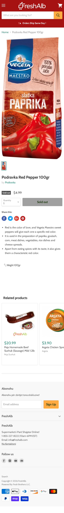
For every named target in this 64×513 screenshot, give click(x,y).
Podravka (10, 182)
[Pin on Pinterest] (22, 218)
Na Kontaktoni (9, 443)
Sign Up (51, 404)
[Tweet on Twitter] (10, 218)
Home (5, 32)
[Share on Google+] (16, 218)
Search (5, 476)
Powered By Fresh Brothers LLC (16, 484)
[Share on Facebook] (4, 218)
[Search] (58, 15)
